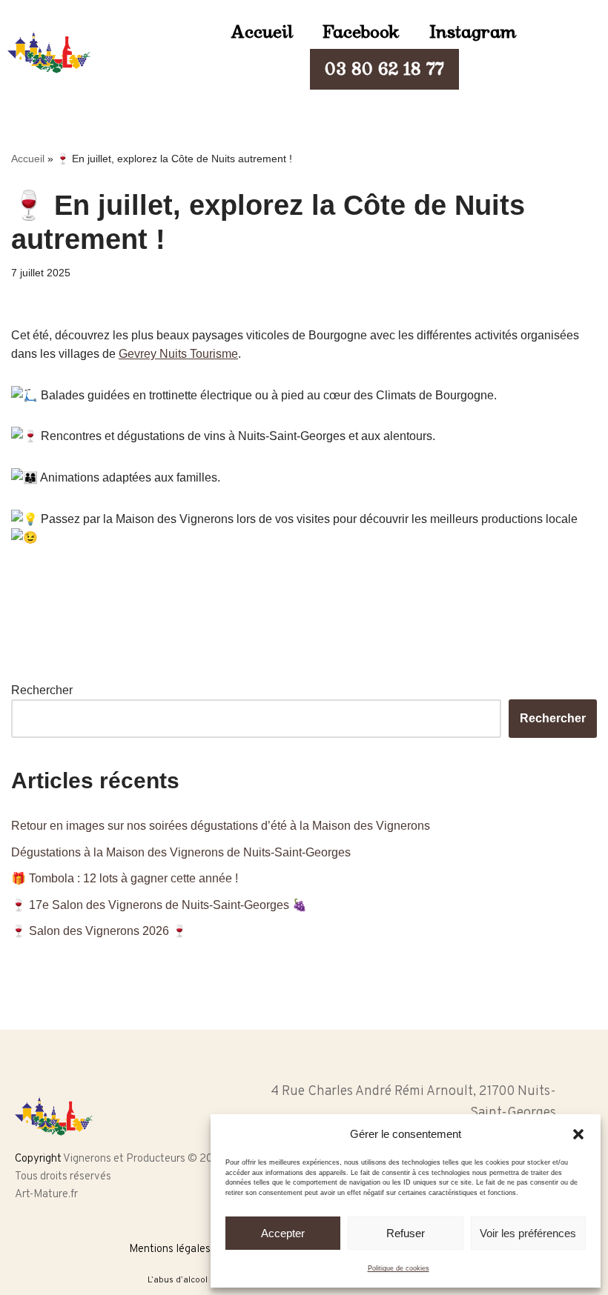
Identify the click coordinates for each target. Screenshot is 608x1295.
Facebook (361, 31)
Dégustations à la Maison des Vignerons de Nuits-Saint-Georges (181, 852)
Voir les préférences (528, 1233)
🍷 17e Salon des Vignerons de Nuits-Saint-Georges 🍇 (159, 905)
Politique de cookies (398, 1268)
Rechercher (42, 690)
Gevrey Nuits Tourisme (178, 353)
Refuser (405, 1233)
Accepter (283, 1233)
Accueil (262, 31)
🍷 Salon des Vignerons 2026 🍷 (99, 931)
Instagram (472, 31)
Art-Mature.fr (46, 1195)
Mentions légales (170, 1249)
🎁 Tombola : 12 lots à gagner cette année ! (124, 878)
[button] (578, 1134)
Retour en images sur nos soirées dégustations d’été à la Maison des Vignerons (222, 825)
